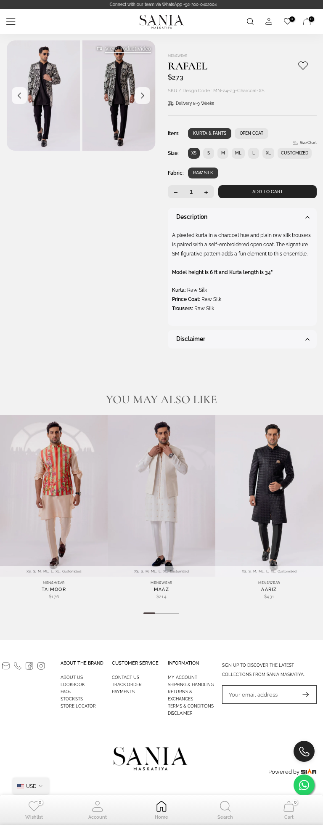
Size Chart (308, 143)
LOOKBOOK (73, 684)
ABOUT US (72, 677)
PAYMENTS (123, 691)
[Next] (142, 95)
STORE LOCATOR (78, 706)
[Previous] (19, 95)
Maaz (161, 589)
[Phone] (17, 666)
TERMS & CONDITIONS (191, 706)
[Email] (6, 666)
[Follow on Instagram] (41, 666)
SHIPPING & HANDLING (191, 684)
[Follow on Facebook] (29, 666)
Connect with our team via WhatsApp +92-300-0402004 (161, 4)
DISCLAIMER (180, 713)
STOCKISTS (72, 699)
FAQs (66, 691)
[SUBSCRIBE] (301, 694)
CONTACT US (125, 677)
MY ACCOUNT (182, 677)
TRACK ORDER (127, 684)
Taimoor (54, 589)
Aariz (269, 589)
